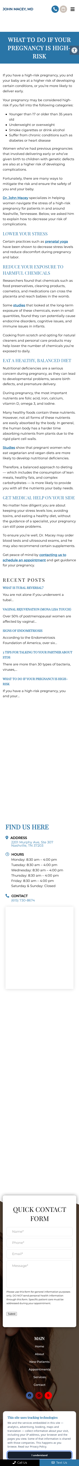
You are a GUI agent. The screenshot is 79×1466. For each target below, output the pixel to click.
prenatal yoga (56, 242)
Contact (40, 1385)
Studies (9, 448)
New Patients (39, 1362)
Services (39, 1377)
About (39, 1354)
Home (39, 1346)
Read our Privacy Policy (32, 1446)
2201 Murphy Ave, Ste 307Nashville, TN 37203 (32, 844)
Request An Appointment (63, 9)
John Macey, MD (18, 9)
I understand (40, 1455)
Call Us (22, 1462)
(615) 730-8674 (55, 9)
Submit (11, 1314)
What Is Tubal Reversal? (23, 588)
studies (19, 305)
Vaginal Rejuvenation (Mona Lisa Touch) (37, 609)
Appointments (40, 1369)
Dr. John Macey (15, 198)
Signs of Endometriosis (22, 630)
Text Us (61, 1462)
